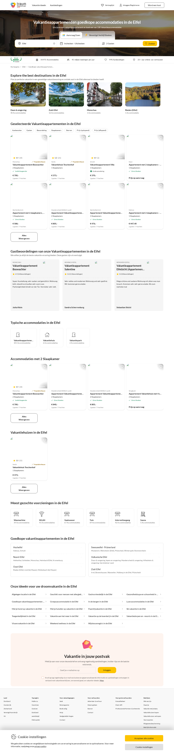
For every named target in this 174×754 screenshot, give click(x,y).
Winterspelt (129, 551)
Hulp (61, 712)
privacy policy (40, 746)
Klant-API (119, 705)
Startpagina (15, 67)
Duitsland (7, 701)
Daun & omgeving (18, 110)
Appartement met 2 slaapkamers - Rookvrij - (149, 213)
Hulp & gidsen (92, 705)
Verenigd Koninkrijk (10, 712)
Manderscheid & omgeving (131, 560)
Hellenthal (17, 560)
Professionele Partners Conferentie (128, 709)
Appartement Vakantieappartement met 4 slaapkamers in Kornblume (82, 393)
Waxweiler (112, 572)
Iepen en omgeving (113, 560)
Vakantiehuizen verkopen (152, 716)
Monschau (91, 110)
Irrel (93, 572)
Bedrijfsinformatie (150, 727)
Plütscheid (119, 551)
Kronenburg (58, 560)
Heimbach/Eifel (71, 262)
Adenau (16, 551)
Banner (90, 709)
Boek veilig (63, 709)
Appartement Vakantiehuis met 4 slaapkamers (149, 393)
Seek (61, 701)
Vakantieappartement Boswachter (28, 164)
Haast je (146, 705)
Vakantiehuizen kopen (151, 712)
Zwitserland (8, 709)
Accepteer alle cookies (144, 738)
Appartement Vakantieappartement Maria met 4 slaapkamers (79, 213)
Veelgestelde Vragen (66, 716)
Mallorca (35, 701)
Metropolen (36, 720)
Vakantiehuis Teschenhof (62, 164)
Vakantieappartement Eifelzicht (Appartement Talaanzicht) (130, 269)
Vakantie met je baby (151, 709)
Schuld (22, 551)
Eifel (24, 67)
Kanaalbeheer (120, 701)
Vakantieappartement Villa (102, 164)
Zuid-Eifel (53, 110)
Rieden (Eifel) (131, 110)
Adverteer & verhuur (95, 701)
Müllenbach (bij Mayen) (47, 570)
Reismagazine (64, 705)
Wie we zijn (147, 701)
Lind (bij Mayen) (30, 570)
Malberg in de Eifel (124, 572)
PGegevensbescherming (152, 724)
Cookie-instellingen (144, 747)
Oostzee (34, 709)
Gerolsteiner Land (107, 563)
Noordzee (35, 705)
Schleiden (26, 560)
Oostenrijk (7, 705)
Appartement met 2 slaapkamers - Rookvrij (148, 164)
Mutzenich (95, 551)
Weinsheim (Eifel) (123, 262)
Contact (62, 720)
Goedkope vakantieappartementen (41, 67)
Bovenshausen (101, 572)
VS (4, 716)
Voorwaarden (148, 720)
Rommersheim (140, 551)
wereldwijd (35, 716)
